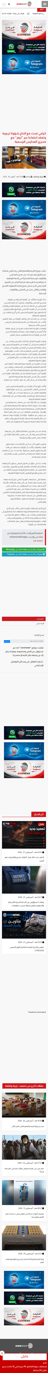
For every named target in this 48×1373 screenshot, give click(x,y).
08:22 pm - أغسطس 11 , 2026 (30, 1208)
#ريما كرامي (40, 623)
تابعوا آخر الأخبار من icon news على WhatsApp (24, 549)
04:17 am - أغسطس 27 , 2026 (30, 897)
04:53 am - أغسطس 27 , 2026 (30, 852)
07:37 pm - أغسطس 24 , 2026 (30, 1163)
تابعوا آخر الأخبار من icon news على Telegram (25, 554)
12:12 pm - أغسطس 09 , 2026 (30, 1254)
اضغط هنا (38, 540)
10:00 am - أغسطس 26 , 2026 (30, 1121)
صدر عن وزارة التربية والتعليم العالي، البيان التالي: (27, 1126)
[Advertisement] (24, 584)
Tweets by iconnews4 (37, 1012)
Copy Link (7, 641)
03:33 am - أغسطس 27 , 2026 (30, 942)
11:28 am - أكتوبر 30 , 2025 (13, 177)
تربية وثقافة (38, 177)
